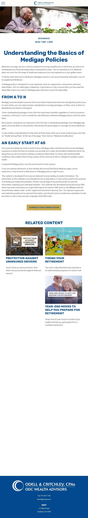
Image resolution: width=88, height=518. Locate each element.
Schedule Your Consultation (44, 207)
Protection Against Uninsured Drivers (22, 259)
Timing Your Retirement (54, 259)
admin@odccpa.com (44, 499)
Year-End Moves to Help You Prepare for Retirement (62, 310)
